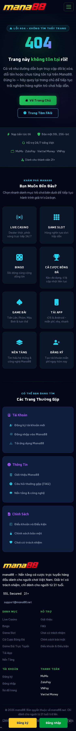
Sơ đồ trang (9, 690)
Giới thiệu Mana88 (26, 475)
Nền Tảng (8, 659)
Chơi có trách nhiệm (28, 542)
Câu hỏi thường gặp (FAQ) (32, 484)
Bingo (6, 626)
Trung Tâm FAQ (40, 113)
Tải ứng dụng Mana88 (29, 443)
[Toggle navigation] (69, 7)
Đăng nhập (9, 683)
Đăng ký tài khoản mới (29, 425)
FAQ (43, 626)
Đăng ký (7, 676)
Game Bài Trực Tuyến (15, 646)
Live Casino (9, 619)
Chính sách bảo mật (28, 533)
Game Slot (9, 632)
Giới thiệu (46, 619)
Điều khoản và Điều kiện (30, 524)
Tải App (7, 652)
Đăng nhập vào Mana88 (30, 434)
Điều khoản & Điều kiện (55, 646)
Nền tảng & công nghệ (29, 493)
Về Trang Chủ (40, 100)
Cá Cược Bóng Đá (13, 639)
